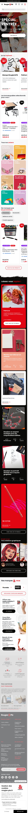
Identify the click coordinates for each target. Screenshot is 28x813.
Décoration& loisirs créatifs (7, 162)
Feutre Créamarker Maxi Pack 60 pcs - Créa (9, 250)
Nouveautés (16, 213)
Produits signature (8, 220)
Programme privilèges (18, 723)
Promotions (6, 213)
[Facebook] (2, 777)
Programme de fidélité (19, 731)
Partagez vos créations (13, 570)
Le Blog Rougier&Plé (20, 735)
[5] (10, 130)
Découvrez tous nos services (10, 708)
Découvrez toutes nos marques (13, 593)
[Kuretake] (7, 587)
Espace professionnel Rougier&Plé (4, 759)
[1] (5, 130)
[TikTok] (17, 777)
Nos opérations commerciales (19, 177)
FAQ (2, 727)
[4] (9, 130)
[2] (6, 130)
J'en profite (13, 35)
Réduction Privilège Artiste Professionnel (6, 750)
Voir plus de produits (13, 268)
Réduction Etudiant (20, 726)
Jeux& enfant (4, 192)
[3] (7, 130)
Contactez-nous (5, 725)
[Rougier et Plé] (7, 715)
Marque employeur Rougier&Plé (20, 753)
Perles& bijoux (17, 162)
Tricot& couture (5, 177)
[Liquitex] (20, 587)
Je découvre (8, 649)
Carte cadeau (5, 722)
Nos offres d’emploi (18, 757)
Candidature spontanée (18, 745)
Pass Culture (18, 728)
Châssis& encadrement (19, 147)
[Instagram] (13, 777)
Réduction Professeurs (4, 754)
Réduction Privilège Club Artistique (6, 745)
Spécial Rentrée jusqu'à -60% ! (13, 1)
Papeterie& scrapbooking (20, 192)
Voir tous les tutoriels (12, 323)
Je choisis (9, 611)
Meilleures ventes (7, 216)
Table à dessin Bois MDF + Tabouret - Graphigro (10, 127)
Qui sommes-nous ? (20, 749)
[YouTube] (6, 777)
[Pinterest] (9, 777)
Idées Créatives (19, 737)
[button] (16, 4)
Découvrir (5, 88)
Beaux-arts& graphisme (6, 147)
